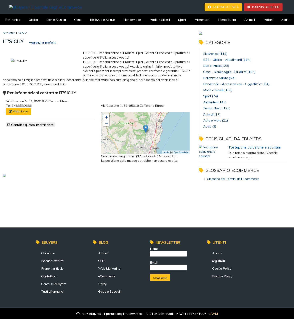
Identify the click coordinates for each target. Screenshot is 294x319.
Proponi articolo (265, 7)
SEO (101, 261)
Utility (102, 284)
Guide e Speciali (109, 291)
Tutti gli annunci (52, 291)
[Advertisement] (101, 190)
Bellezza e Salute (102, 20)
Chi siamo (48, 253)
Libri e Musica (56, 20)
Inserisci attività (226, 7)
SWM (213, 314)
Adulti (285, 20)
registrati (218, 261)
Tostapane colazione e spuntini (254, 147)
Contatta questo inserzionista (32, 125)
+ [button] (106, 117)
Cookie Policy (221, 268)
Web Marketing (109, 268)
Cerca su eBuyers (53, 284)
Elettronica (12, 20)
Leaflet (166, 152)
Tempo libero (227, 20)
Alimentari (202, 20)
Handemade (132, 20)
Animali (249, 20)
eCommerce (106, 276)
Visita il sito (20, 111)
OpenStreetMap (181, 152)
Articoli (103, 253)
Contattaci (48, 276)
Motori (268, 20)
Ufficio (33, 20)
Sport (182, 20)
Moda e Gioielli (159, 20)
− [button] (106, 123)
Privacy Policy (222, 276)
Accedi (217, 253)
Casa (78, 20)
